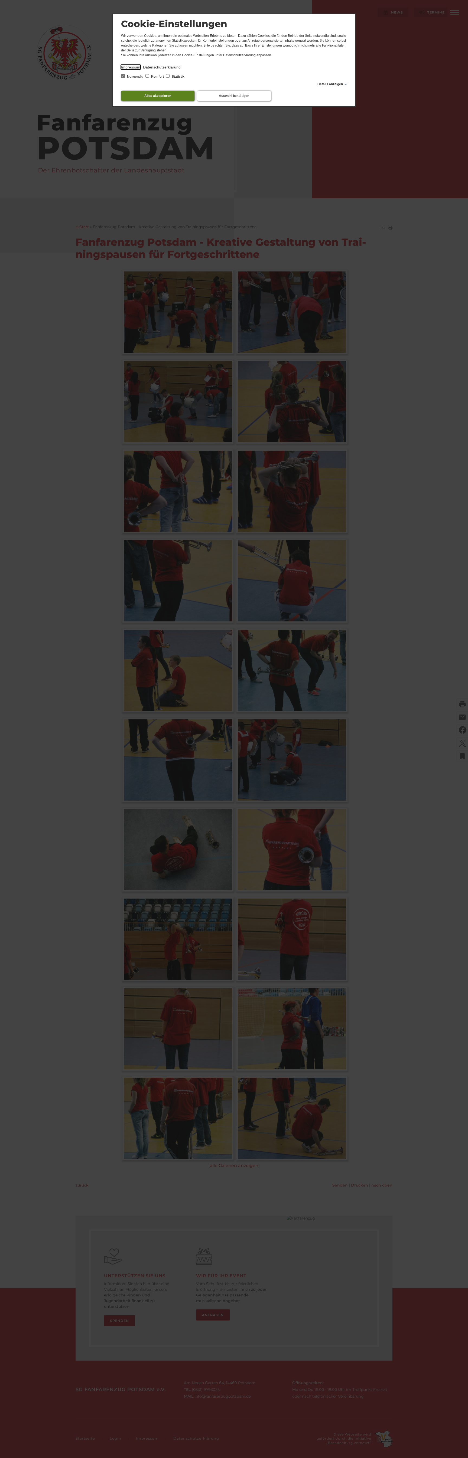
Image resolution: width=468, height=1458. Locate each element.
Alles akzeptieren (157, 96)
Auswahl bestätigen (234, 96)
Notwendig (135, 76)
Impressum (130, 67)
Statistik (177, 76)
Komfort (157, 76)
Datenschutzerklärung (162, 67)
